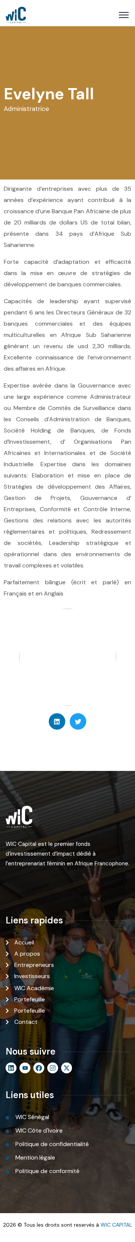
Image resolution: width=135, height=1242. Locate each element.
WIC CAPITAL (116, 1224)
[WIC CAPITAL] (16, 15)
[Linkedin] (57, 721)
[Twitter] (78, 721)
